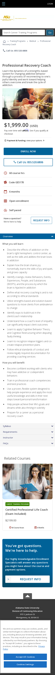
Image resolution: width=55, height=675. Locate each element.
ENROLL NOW (28, 151)
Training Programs (17, 41)
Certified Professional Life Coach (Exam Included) (26, 512)
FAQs (5, 443)
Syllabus (7, 426)
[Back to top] (27, 607)
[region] (25, 646)
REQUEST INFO (41, 220)
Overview (8, 236)
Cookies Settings (25, 664)
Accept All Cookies (25, 657)
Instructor (8, 437)
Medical (32, 41)
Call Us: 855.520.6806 (15, 50)
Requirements (10, 431)
